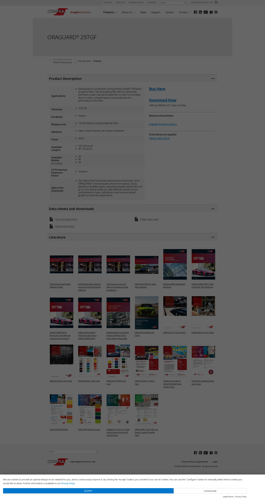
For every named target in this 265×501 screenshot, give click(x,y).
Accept (88, 490)
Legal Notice (228, 496)
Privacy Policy (68, 483)
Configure (210, 490)
